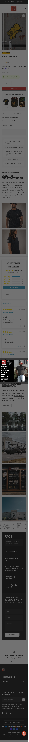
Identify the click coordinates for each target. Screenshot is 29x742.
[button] (24, 733)
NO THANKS (3, 381)
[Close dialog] (27, 360)
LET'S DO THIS (4, 379)
